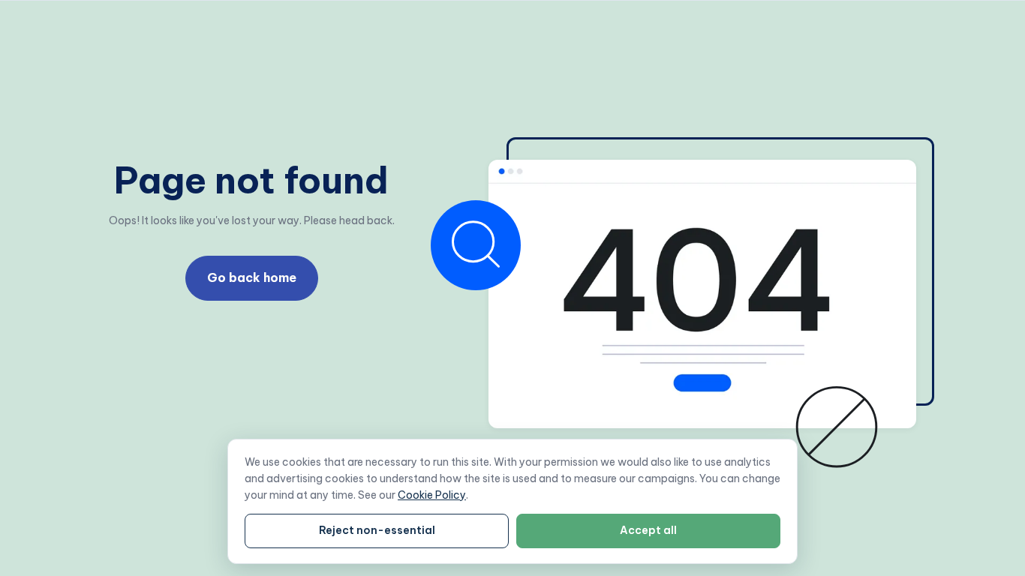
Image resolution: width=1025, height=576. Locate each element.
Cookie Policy (432, 495)
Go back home (251, 277)
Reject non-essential (377, 530)
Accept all (648, 530)
